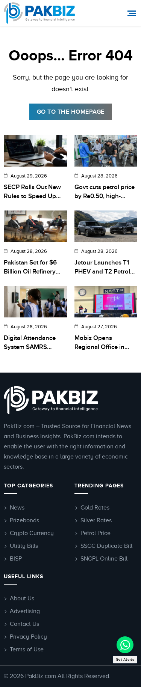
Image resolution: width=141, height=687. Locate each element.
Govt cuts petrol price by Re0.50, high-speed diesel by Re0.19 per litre (104, 192)
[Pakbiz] (40, 13)
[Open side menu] (132, 13)
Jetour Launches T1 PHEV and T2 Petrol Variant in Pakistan (102, 268)
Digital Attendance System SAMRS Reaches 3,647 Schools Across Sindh (34, 343)
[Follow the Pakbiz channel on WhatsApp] (125, 644)
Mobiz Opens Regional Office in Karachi (99, 343)
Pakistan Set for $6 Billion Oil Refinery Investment (30, 268)
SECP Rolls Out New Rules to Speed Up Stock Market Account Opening (34, 192)
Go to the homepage (71, 112)
